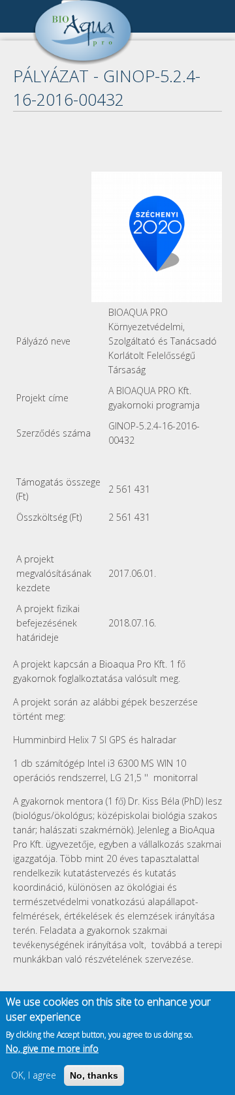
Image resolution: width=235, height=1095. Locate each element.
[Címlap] (83, 61)
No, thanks (94, 1075)
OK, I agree (33, 1075)
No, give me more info (52, 1048)
